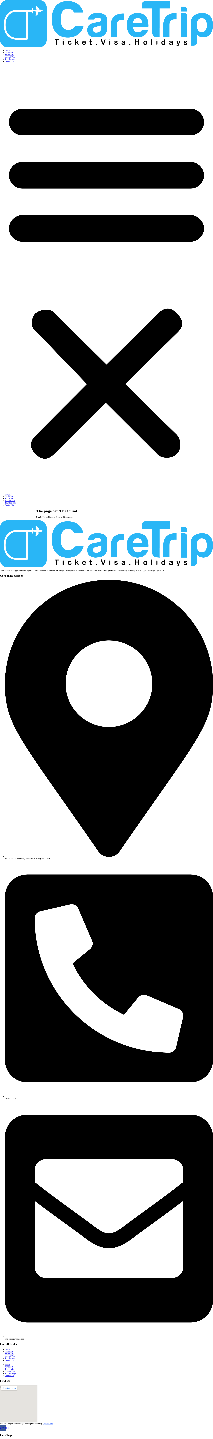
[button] (106, 278)
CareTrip (6, 1435)
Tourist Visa (9, 55)
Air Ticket (9, 52)
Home (7, 50)
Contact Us (9, 61)
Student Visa (10, 57)
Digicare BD (48, 1424)
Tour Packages (10, 59)
